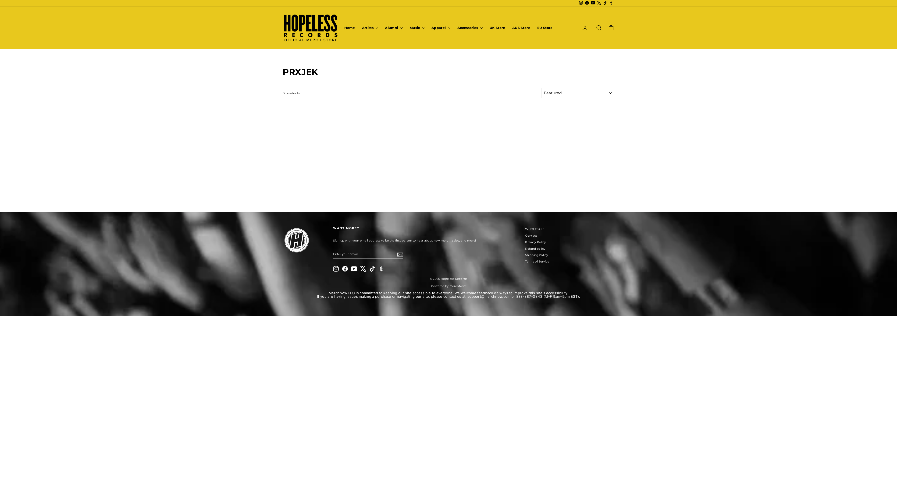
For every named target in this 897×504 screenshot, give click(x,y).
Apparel (439, 28)
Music (415, 28)
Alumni (392, 28)
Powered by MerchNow (448, 286)
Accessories (468, 28)
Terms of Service (537, 261)
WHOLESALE (534, 229)
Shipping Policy (536, 255)
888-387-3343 (529, 296)
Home (349, 28)
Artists (368, 28)
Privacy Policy (535, 242)
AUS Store (521, 28)
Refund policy (535, 248)
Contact (531, 235)
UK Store (497, 28)
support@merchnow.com (489, 296)
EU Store (545, 28)
